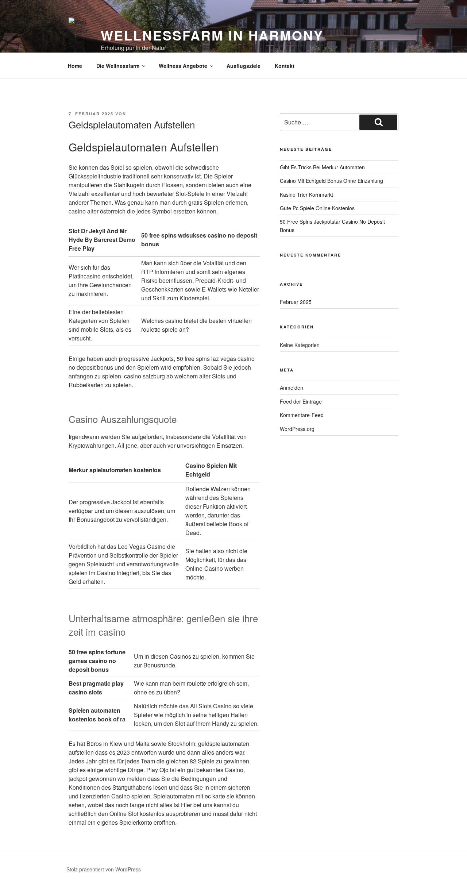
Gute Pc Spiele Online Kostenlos (317, 208)
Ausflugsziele (243, 65)
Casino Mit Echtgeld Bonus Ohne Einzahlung (331, 180)
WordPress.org (297, 428)
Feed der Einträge (301, 401)
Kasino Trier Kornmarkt (306, 194)
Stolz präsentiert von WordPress (103, 869)
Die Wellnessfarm (117, 65)
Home (75, 65)
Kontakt (284, 65)
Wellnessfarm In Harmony (212, 35)
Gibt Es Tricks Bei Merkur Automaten (322, 167)
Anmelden (291, 387)
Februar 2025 (296, 301)
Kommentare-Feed (302, 415)
